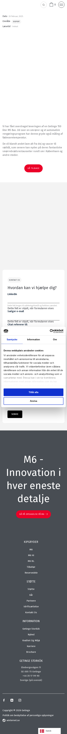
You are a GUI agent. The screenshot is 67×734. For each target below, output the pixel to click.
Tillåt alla (33, 392)
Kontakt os (31, 612)
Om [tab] (55, 339)
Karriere (31, 646)
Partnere (31, 600)
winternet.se (13, 720)
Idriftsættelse (31, 606)
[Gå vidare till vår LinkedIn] (11, 701)
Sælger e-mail (15, 311)
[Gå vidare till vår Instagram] (19, 701)
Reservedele (31, 572)
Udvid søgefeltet (44, 5)
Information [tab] (33, 339)
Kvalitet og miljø (31, 640)
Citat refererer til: (17, 324)
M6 (31, 549)
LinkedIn (12, 294)
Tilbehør (31, 567)
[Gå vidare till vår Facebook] (3, 701)
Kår (31, 595)
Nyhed (31, 634)
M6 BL (31, 561)
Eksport (16, 22)
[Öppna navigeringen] (61, 5)
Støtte (31, 589)
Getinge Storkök (31, 628)
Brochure (31, 652)
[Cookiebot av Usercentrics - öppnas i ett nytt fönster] (49, 331)
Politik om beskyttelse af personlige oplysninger (28, 715)
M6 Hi (31, 555)
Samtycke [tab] (12, 339)
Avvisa (33, 401)
